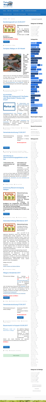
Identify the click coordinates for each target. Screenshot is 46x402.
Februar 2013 (33, 345)
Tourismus (34, 91)
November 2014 (34, 323)
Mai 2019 (32, 254)
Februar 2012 (33, 351)
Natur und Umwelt (18, 184)
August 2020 (33, 234)
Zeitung (8, 129)
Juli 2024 (32, 174)
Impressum (37, 388)
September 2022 (34, 202)
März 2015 (33, 318)
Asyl (38, 47)
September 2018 (34, 264)
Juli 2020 (32, 236)
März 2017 (33, 287)
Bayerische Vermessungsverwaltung (36, 385)
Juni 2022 (32, 206)
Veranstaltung (24, 301)
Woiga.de (15, 91)
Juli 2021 (32, 220)
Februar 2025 (33, 165)
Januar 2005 (33, 365)
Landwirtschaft (34, 80)
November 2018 (34, 261)
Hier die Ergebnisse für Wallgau (10, 39)
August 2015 (33, 311)
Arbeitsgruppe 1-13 (35, 45)
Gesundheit (33, 67)
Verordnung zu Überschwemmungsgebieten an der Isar (15, 157)
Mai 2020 (32, 238)
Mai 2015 (32, 315)
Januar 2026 (33, 151)
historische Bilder (34, 71)
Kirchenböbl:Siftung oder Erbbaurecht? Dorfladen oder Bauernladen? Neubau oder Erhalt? (15, 97)
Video (32, 102)
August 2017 (33, 281)
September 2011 (34, 354)
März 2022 (33, 210)
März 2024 (33, 179)
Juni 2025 (32, 160)
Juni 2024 (32, 175)
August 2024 (33, 172)
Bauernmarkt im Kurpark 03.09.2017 (15, 325)
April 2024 (33, 178)
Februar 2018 (33, 273)
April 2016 (33, 301)
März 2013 (33, 344)
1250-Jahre (33, 42)
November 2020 (34, 230)
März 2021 (33, 225)
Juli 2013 (32, 341)
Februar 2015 (33, 319)
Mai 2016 (32, 300)
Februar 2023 (33, 196)
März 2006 (33, 363)
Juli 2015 (32, 313)
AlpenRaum (39, 42)
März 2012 (33, 350)
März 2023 (33, 194)
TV (38, 91)
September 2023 (34, 187)
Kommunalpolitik (34, 31)
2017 (9, 18)
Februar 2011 (33, 358)
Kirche (33, 76)
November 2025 (34, 153)
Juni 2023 (32, 191)
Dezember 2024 (34, 167)
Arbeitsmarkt (33, 47)
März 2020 (33, 241)
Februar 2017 (33, 288)
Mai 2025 (32, 161)
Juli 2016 (32, 297)
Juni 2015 (32, 314)
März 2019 (33, 256)
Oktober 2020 (33, 232)
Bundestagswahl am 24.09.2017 (14, 22)
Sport (37, 87)
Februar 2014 (33, 335)
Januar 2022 (33, 212)
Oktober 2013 (33, 338)
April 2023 (33, 193)
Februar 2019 (33, 257)
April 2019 (33, 255)
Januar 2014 (33, 336)
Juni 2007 (32, 360)
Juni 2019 (32, 252)
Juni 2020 (32, 237)
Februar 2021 (33, 227)
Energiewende (34, 65)
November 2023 (34, 184)
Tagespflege (34, 89)
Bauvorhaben (35, 49)
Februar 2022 (33, 211)
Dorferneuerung (7, 90)
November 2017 (34, 277)
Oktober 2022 (33, 201)
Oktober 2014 (33, 324)
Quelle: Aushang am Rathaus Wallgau (11, 266)
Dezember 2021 (34, 214)
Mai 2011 (32, 356)
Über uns (35, 129)
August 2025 (33, 157)
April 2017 (33, 286)
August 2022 (33, 203)
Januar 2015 (33, 320)
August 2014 (33, 327)
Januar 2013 (33, 346)
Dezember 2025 (34, 152)
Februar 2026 (33, 149)
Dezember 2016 (34, 291)
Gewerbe (33, 69)
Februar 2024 (33, 180)
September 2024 (34, 171)
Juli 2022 (32, 205)
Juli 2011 (32, 355)
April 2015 (33, 317)
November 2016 (34, 292)
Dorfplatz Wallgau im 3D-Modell (14, 48)
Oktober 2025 (33, 154)
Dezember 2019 (34, 245)
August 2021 (33, 219)
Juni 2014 (32, 329)
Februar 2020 (33, 242)
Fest (21, 301)
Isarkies (23, 152)
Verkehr (33, 97)
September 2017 (34, 279)
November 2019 (34, 246)
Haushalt (4, 322)
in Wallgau (13, 45)
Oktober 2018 (33, 263)
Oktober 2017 (33, 278)
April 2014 (33, 332)
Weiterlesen (6, 41)
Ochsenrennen (34, 84)
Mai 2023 (32, 192)
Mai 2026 (32, 145)
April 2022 (33, 208)
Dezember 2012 (34, 347)
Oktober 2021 (33, 216)
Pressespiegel (17, 127)
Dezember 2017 (34, 275)
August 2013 (33, 340)
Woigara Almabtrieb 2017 (11, 273)
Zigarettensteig (34, 112)
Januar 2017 (33, 290)
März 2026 (33, 148)
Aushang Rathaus (8, 45)
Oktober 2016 (33, 293)
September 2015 (34, 310)
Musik (40, 80)
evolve (16, 397)
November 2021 (34, 215)
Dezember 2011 (34, 353)
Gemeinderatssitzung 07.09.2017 (14, 304)
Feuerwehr (23, 286)
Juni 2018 (32, 268)
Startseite (5, 18)
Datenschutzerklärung (37, 390)
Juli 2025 (32, 158)
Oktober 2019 (33, 247)
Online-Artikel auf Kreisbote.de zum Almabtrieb (14, 293)
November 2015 (34, 308)
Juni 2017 (32, 283)
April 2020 (33, 239)
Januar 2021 (33, 228)
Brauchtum (18, 301)
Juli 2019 (32, 251)
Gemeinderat (20, 151)
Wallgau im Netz (18, 90)
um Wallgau (11, 184)
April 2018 (33, 270)
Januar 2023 (33, 197)
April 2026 (33, 147)
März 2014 (33, 333)
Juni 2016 (32, 299)
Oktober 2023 (33, 185)
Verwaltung (25, 217)
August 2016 (33, 296)
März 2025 (33, 163)
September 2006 (34, 362)
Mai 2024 (32, 176)
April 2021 (33, 224)
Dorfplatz (11, 91)
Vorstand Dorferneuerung (34, 105)
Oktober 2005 (33, 364)
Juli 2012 (32, 349)
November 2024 (34, 169)
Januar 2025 (33, 166)
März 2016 (33, 302)
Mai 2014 (32, 331)
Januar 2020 (33, 243)
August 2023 (33, 188)
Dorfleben (34, 60)
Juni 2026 (32, 144)
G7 (41, 65)
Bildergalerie (13, 301)
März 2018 (33, 272)
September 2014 (34, 326)
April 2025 (33, 162)
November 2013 (34, 337)
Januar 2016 (33, 305)
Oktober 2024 (33, 170)
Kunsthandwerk (34, 78)
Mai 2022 (32, 207)
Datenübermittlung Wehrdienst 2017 (15, 221)
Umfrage (33, 93)
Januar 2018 (33, 274)
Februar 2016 (33, 304)
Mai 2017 (32, 284)
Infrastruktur (20, 217)
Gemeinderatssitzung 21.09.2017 (14, 132)
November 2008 (34, 359)
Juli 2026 (32, 143)
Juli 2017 (32, 282)
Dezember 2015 (34, 306)
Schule (33, 87)
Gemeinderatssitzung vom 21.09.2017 (14, 82)
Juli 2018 (32, 266)
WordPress (29, 397)
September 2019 (34, 248)
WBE (32, 129)
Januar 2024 (33, 181)
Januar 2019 (33, 259)
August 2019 (33, 250)
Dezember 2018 (34, 260)
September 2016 (34, 295)
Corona (32, 56)
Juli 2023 (32, 189)
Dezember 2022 (34, 198)
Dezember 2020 (34, 229)
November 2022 (34, 199)
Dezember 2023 (34, 183)
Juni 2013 (32, 342)
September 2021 (34, 217)
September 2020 (34, 233)
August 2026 (33, 142)
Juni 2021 (32, 221)
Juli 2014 (32, 328)
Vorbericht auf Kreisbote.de (10, 292)
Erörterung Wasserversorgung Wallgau (13, 188)
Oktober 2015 (33, 309)
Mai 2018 (32, 269)
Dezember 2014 (34, 322)
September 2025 (34, 156)
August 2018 (33, 265)
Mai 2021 (32, 223)
